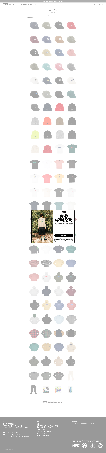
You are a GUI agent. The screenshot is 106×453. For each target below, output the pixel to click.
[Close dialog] (73, 211)
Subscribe (63, 235)
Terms (66, 241)
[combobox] (56, 232)
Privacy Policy (62, 241)
